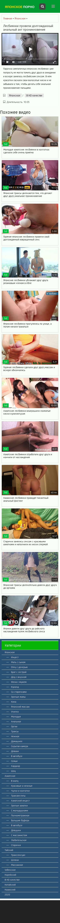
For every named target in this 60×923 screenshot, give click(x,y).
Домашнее (16, 741)
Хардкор (15, 766)
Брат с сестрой (18, 672)
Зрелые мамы (18, 696)
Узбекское (10, 869)
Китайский (10, 884)
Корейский (10, 874)
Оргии (14, 726)
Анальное (16, 721)
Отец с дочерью (19, 667)
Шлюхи (15, 860)
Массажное (17, 865)
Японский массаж (20, 706)
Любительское (19, 840)
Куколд (15, 687)
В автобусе (16, 756)
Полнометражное (20, 815)
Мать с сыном (18, 662)
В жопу (14, 780)
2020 (7, 894)
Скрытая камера (19, 746)
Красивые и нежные (21, 785)
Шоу (13, 771)
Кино (13, 701)
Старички (16, 845)
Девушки (16, 830)
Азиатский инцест (20, 800)
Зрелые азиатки (19, 805)
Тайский (9, 850)
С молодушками (19, 810)
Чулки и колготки (20, 790)
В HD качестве (34, 95)
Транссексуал (18, 855)
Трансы (15, 731)
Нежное (15, 736)
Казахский (10, 889)
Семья (14, 761)
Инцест (15, 657)
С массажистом (19, 835)
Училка (15, 711)
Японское (14, 95)
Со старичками (19, 691)
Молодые (16, 716)
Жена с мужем (19, 682)
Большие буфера (20, 820)
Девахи (15, 751)
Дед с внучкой (18, 677)
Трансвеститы (18, 795)
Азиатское (10, 776)
